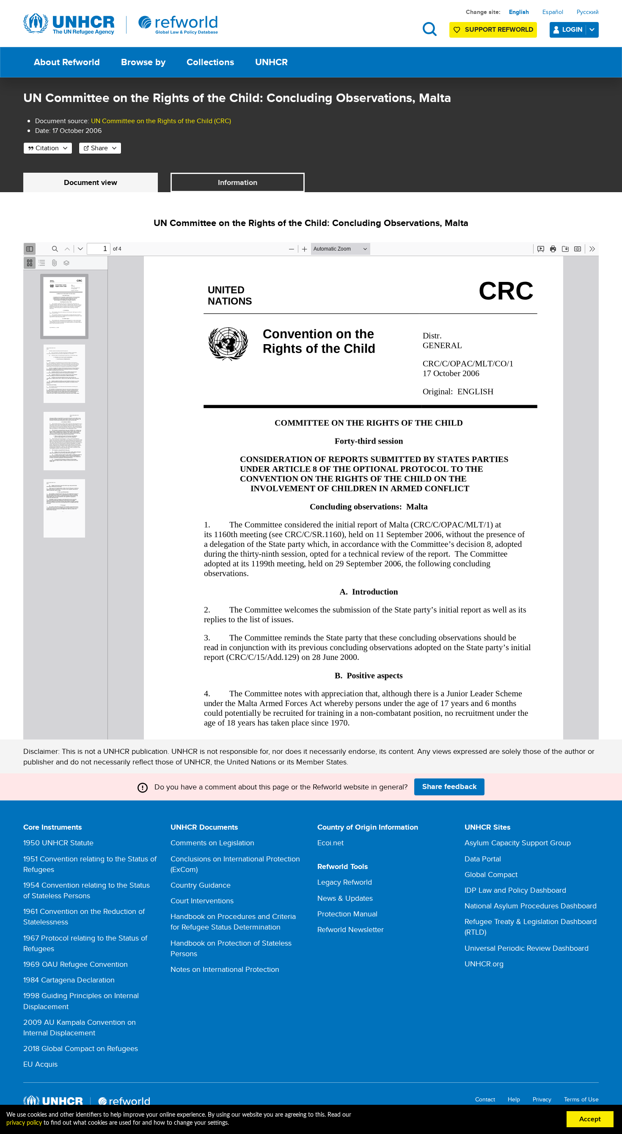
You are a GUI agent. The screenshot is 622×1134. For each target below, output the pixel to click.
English (519, 12)
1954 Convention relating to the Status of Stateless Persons (86, 890)
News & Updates (345, 898)
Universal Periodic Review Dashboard (527, 948)
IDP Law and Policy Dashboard (515, 890)
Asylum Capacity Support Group (518, 842)
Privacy (542, 1099)
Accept (590, 1119)
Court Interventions (202, 900)
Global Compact (491, 874)
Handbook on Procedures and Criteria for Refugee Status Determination (233, 921)
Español (552, 12)
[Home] (120, 24)
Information (237, 182)
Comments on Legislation (212, 842)
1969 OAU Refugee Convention (75, 964)
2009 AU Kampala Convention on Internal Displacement (79, 1027)
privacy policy (24, 1123)
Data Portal (483, 858)
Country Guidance (201, 885)
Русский (588, 12)
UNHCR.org (484, 963)
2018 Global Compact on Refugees (80, 1048)
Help (514, 1099)
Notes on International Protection (225, 969)
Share (99, 148)
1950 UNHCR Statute (58, 842)
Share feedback (449, 786)
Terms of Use (581, 1099)
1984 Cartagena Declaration (69, 979)
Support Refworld (499, 29)
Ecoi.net (330, 842)
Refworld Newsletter (350, 929)
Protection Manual (347, 913)
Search (430, 29)
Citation (47, 148)
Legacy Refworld (344, 882)
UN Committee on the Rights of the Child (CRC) (161, 121)
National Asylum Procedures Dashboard (531, 905)
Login (572, 29)
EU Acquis (40, 1064)
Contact (485, 1099)
